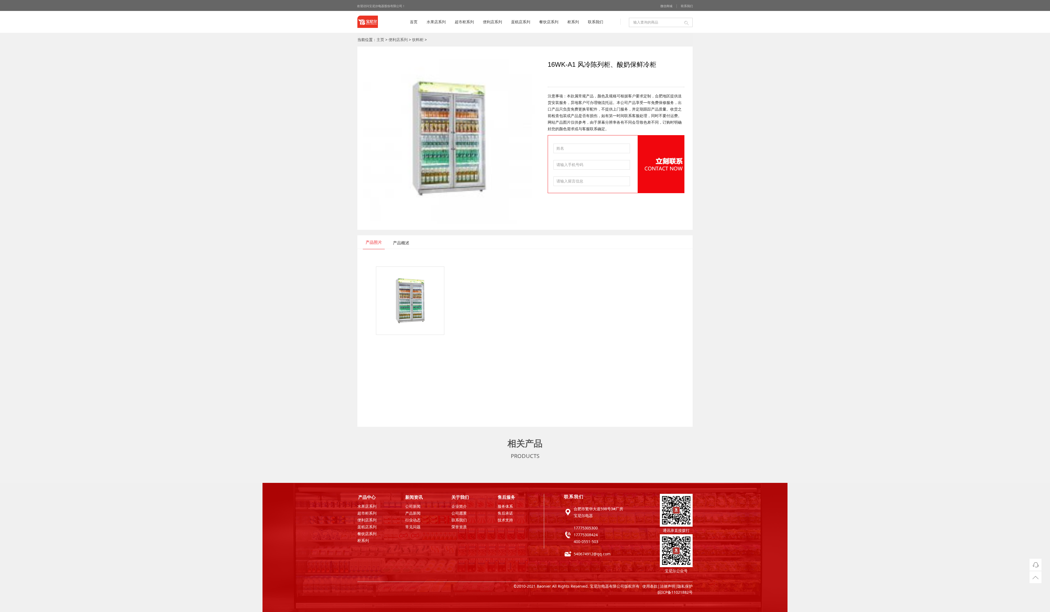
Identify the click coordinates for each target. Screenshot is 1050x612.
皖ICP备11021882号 (675, 592)
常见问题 (413, 527)
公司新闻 (413, 507)
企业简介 (459, 507)
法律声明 (667, 586)
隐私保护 (685, 586)
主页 (380, 39)
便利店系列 (492, 21)
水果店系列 (436, 21)
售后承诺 (505, 514)
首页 (414, 21)
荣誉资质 (459, 527)
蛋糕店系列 (520, 21)
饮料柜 (418, 39)
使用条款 (650, 586)
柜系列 (573, 21)
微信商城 (666, 6)
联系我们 (687, 6)
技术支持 (505, 520)
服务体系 (505, 507)
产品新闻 (413, 514)
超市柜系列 (464, 21)
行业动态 (413, 520)
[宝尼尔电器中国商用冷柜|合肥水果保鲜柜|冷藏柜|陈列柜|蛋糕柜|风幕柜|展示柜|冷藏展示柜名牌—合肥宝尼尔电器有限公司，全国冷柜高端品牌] (367, 22)
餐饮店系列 (548, 21)
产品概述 (401, 242)
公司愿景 (459, 514)
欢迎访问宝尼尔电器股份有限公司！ (381, 6)
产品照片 (374, 242)
